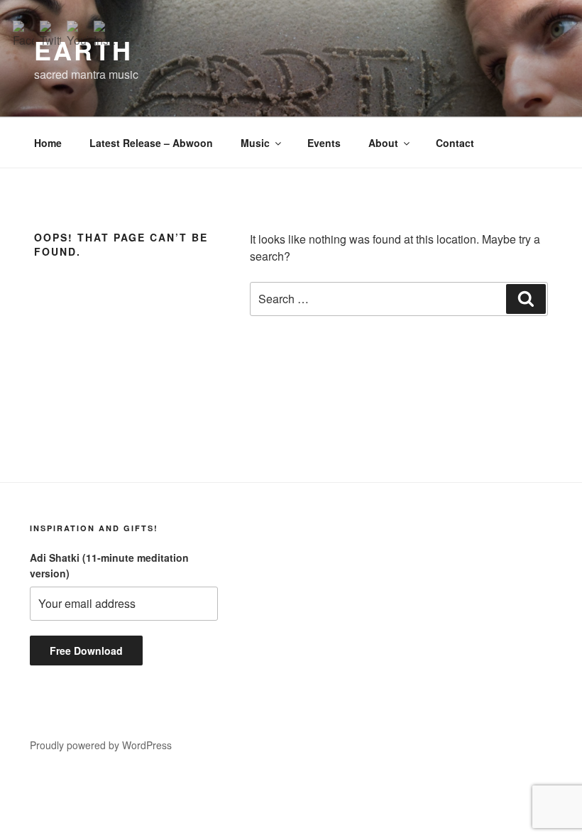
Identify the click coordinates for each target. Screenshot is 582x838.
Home (48, 143)
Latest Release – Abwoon (151, 143)
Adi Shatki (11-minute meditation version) (109, 565)
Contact (455, 143)
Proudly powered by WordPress (101, 745)
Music (255, 143)
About (383, 143)
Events (324, 143)
